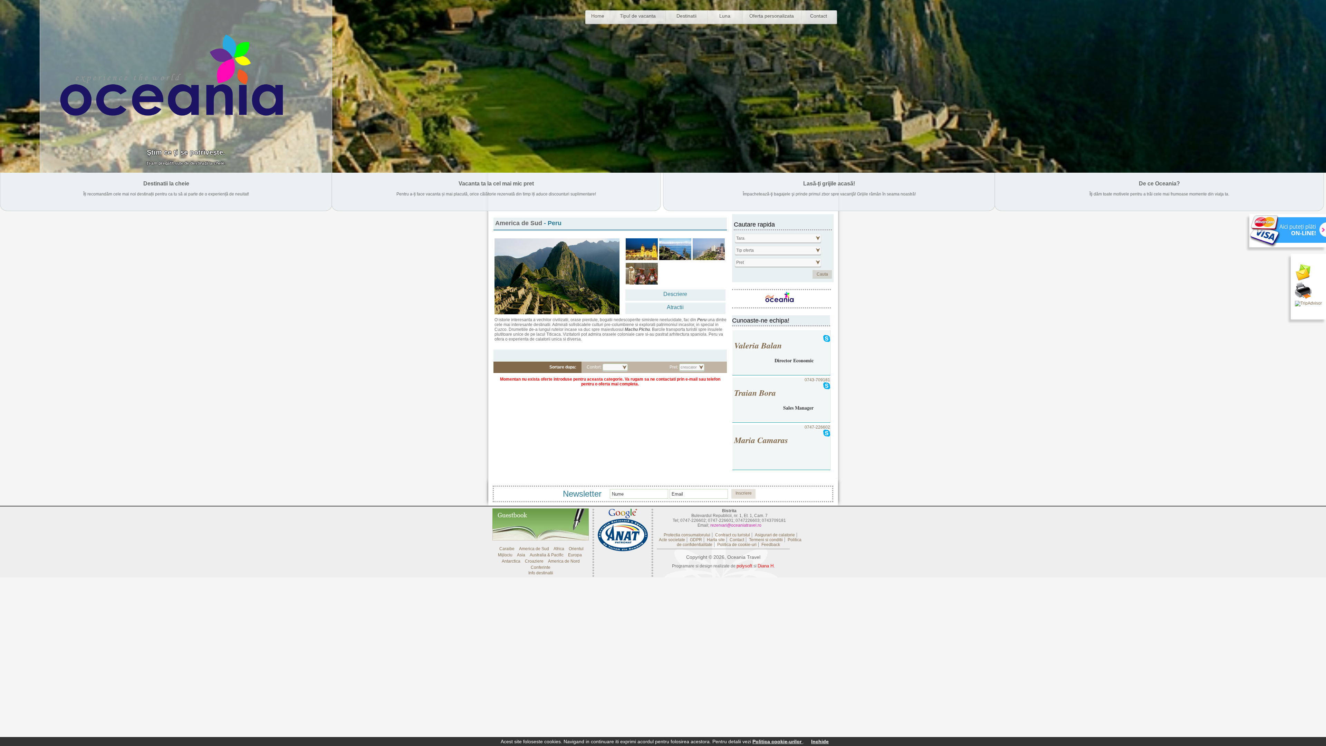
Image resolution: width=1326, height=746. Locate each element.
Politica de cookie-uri (737, 544)
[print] (1308, 291)
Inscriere (744, 493)
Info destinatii (540, 573)
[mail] (1308, 273)
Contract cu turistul (732, 535)
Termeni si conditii (766, 539)
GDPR (696, 539)
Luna (724, 16)
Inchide (820, 741)
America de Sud (518, 223)
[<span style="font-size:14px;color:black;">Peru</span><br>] (642, 249)
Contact (818, 16)
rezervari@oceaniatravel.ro (735, 525)
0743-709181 (782, 394)
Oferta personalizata (771, 16)
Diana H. (766, 565)
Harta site (716, 539)
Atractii (675, 307)
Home (597, 16)
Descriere (675, 294)
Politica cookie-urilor (777, 741)
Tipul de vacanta (638, 16)
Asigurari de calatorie (775, 535)
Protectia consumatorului (687, 535)
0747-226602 (782, 435)
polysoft (744, 565)
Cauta (822, 274)
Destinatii (686, 16)
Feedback (770, 544)
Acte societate (672, 539)
